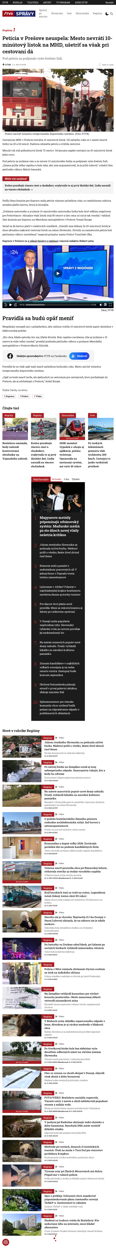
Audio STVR (81, 2)
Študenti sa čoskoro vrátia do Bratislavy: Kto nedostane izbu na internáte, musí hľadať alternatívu (71, 1224)
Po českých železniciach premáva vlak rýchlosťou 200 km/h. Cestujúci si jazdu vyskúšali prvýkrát (99, 454)
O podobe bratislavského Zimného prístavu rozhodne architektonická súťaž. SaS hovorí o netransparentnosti (72, 822)
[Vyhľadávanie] (111, 13)
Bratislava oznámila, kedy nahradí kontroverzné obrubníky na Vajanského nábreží (15, 450)
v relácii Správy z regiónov (43, 241)
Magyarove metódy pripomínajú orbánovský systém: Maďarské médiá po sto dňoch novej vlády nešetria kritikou (60, 526)
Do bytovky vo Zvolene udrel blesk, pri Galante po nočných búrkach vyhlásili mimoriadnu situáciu (74, 946)
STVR (5, 2)
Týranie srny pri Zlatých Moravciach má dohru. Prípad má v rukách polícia (73, 1172)
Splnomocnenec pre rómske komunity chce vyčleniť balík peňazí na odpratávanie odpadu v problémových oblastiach (60, 707)
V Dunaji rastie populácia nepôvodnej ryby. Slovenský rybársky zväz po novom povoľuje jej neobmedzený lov (60, 627)
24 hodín (56, 479)
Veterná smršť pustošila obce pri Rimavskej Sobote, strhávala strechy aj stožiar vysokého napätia (75, 869)
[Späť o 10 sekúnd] (6, 305)
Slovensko (57, 13)
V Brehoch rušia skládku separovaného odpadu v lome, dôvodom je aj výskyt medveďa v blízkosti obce (74, 1024)
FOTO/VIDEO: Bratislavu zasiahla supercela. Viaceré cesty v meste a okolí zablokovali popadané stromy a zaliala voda (76, 1101)
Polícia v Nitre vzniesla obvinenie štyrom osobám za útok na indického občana (74, 970)
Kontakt (110, 2)
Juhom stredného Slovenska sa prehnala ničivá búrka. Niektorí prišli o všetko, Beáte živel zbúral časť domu (59, 550)
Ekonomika (82, 13)
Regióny (97, 13)
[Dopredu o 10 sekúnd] (15, 305)
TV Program (63, 2)
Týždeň (76, 479)
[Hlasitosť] (100, 305)
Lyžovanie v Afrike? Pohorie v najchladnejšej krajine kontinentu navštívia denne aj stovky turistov (60, 590)
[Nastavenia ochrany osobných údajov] (5, 1242)
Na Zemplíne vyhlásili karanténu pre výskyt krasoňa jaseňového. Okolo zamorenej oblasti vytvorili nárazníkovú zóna (72, 997)
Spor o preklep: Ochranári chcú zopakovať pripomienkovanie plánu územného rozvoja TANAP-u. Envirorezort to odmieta (71, 1199)
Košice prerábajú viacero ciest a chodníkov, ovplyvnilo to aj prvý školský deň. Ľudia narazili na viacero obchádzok (43, 454)
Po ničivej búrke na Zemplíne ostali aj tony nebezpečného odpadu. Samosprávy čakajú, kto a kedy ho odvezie (74, 770)
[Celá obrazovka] (110, 305)
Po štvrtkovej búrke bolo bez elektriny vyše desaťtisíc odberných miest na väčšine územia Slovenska (72, 1052)
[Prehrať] (10, 305)
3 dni (66, 479)
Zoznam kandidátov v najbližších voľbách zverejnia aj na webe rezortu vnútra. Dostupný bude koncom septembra (60, 669)
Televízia (32, 2)
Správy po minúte (43, 13)
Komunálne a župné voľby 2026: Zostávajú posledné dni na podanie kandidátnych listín (71, 845)
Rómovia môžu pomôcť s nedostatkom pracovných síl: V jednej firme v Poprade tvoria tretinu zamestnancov (58, 571)
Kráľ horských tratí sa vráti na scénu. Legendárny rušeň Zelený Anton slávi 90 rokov (74, 894)
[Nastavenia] (105, 304)
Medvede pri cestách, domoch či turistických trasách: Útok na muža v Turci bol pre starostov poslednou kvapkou (73, 1150)
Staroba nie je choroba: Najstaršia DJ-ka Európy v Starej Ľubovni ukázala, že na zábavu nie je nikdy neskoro (75, 920)
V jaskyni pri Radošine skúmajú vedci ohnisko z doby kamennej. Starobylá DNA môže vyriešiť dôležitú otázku (74, 1125)
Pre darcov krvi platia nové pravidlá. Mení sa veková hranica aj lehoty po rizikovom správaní (61, 607)
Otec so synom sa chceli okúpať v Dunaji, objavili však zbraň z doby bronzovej (74, 1074)
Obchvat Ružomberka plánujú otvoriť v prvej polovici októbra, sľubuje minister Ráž (58, 688)
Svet (69, 13)
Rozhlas (17, 2)
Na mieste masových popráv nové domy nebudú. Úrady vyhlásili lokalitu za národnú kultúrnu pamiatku (60, 648)
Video (61, 737)
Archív (47, 2)
